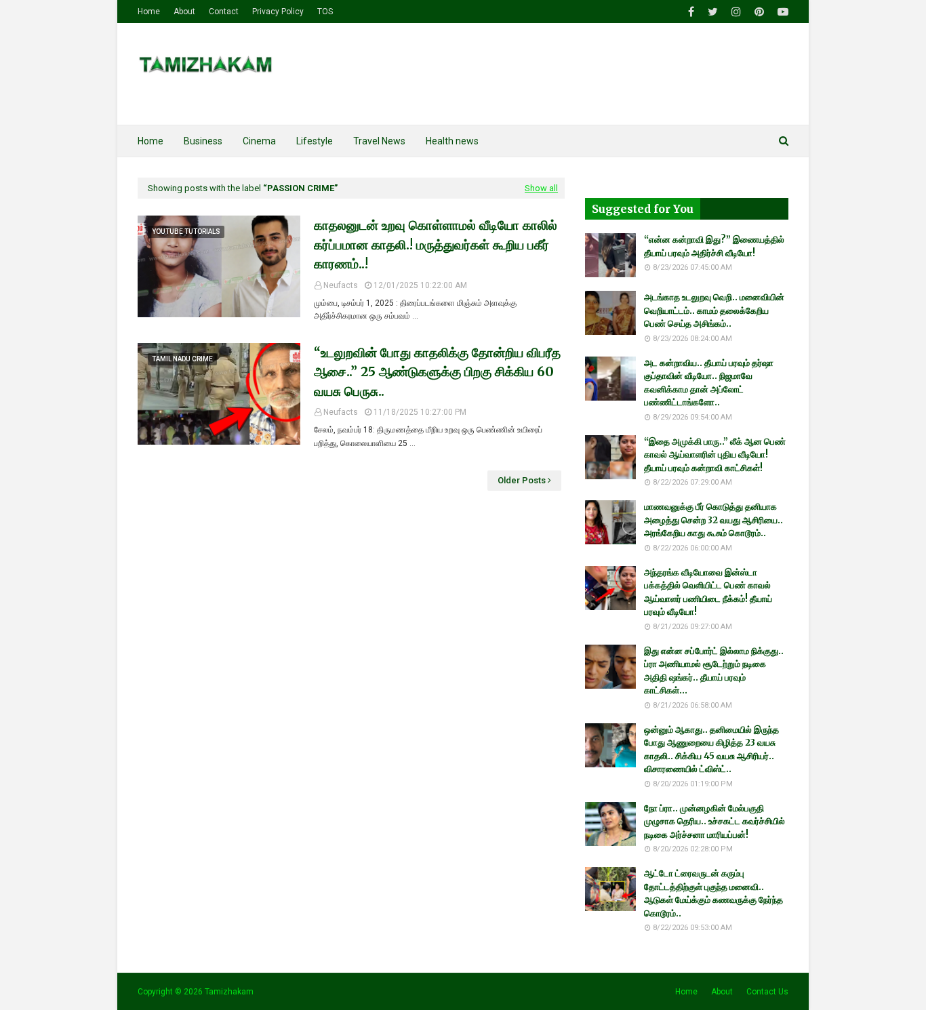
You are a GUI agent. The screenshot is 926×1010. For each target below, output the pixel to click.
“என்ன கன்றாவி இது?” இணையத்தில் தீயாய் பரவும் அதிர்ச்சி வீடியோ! (714, 246)
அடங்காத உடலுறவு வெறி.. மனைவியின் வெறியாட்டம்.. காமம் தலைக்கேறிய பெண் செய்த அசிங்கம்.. (714, 310)
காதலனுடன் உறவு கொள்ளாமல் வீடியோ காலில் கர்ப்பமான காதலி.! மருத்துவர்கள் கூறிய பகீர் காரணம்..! (435, 244)
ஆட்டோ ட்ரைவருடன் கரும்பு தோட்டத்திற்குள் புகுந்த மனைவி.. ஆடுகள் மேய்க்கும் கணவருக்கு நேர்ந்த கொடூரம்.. (713, 893)
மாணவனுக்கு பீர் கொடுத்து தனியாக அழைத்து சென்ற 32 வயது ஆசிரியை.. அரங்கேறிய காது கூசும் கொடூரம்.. (713, 520)
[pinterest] (759, 12)
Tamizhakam (229, 991)
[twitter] (712, 12)
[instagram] (736, 12)
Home (149, 11)
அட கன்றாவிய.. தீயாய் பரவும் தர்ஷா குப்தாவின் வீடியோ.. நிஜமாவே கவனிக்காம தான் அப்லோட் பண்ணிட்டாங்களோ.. (708, 383)
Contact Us (767, 991)
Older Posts (522, 480)
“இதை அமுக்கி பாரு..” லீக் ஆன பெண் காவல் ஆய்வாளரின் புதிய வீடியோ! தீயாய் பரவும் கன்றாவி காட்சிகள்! (715, 455)
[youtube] (781, 12)
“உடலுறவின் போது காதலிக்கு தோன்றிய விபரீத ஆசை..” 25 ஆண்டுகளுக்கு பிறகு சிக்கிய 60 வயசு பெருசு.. (437, 371)
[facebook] (691, 12)
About (184, 11)
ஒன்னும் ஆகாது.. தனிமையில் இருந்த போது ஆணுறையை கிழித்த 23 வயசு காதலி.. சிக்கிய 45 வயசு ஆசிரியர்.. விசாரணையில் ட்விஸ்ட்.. (711, 749)
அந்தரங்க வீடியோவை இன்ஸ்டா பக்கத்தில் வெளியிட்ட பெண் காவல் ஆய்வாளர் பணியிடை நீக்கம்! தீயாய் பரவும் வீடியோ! (708, 592)
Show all (541, 188)
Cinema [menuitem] (259, 141)
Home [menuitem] (150, 141)
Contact (224, 11)
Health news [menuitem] (452, 141)
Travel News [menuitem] (379, 141)
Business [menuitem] (203, 141)
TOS (325, 11)
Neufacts (340, 285)
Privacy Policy (278, 11)
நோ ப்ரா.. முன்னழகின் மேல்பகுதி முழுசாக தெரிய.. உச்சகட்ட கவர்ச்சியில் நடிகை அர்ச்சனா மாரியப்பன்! (714, 822)
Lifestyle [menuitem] (314, 141)
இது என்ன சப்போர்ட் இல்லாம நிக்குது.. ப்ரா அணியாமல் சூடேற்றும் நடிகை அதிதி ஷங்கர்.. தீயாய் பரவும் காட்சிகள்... (714, 671)
